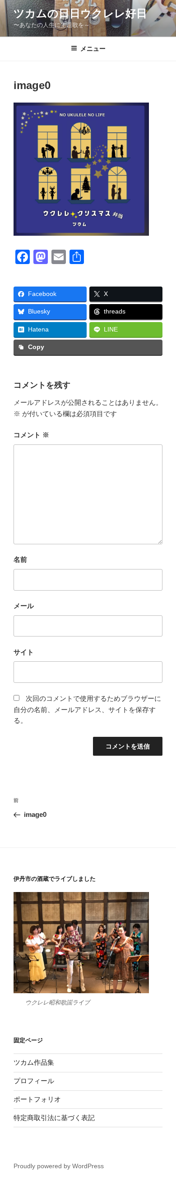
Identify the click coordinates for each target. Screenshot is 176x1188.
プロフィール (34, 1081)
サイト (24, 652)
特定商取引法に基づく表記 (54, 1117)
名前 (20, 559)
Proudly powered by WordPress (59, 1166)
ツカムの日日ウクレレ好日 (80, 13)
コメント (31, 435)
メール (24, 606)
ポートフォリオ (37, 1099)
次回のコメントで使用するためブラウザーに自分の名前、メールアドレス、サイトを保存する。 (87, 710)
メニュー (93, 48)
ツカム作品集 (34, 1062)
